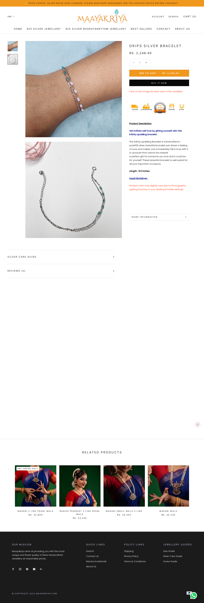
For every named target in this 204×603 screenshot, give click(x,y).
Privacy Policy (131, 556)
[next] (194, 489)
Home (18, 28)
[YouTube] (34, 569)
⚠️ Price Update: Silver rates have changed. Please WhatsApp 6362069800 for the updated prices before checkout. (102, 3)
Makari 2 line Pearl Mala (36, 511)
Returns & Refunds (96, 561)
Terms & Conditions (135, 561)
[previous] (9, 489)
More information (145, 217)
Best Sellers (141, 28)
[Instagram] (20, 569)
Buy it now (159, 83)
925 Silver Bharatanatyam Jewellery (96, 28)
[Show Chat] (194, 595)
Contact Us (92, 556)
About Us (91, 566)
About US (182, 28)
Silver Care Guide (22, 256)
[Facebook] (13, 569)
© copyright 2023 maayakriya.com (34, 593)
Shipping (129, 551)
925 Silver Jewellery (44, 28)
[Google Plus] (41, 569)
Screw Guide (170, 561)
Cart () (190, 16)
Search (173, 16)
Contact (164, 28)
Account (158, 16)
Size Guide (169, 551)
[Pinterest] (27, 569)
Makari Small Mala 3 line (124, 511)
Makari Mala (168, 511)
